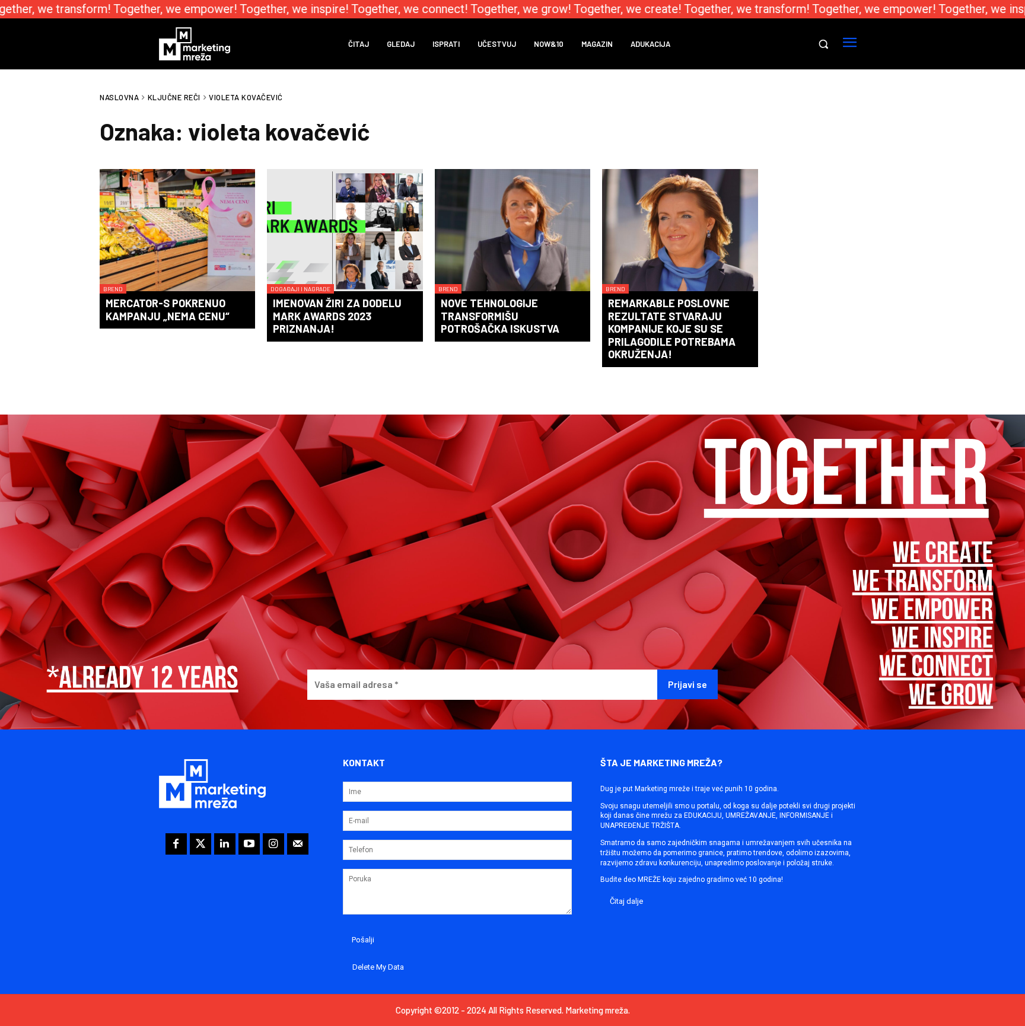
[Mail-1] (297, 844)
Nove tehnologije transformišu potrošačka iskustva (500, 316)
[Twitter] (200, 844)
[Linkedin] (224, 844)
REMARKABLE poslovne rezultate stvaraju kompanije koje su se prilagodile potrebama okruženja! (672, 329)
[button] (823, 44)
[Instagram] (273, 844)
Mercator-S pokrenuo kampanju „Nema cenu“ (168, 310)
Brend (113, 288)
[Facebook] (176, 844)
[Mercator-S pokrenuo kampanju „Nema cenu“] (177, 231)
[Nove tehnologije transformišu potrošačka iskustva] (512, 231)
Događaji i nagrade (300, 288)
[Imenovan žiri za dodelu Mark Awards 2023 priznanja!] (344, 231)
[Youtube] (249, 844)
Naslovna (119, 97)
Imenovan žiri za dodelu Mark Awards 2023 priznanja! (337, 316)
